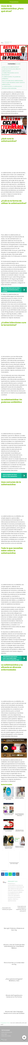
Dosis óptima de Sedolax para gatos (7, 908)
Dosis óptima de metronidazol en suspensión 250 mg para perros (21, 909)
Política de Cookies (6, 1036)
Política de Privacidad (6, 1032)
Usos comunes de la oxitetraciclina (12, 80)
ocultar (18, 64)
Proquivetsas (14, 2)
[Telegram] (14, 874)
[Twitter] (6, 874)
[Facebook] (2, 874)
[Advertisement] (14, 27)
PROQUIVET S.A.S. (8, 42)
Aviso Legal (4, 1034)
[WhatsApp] (10, 874)
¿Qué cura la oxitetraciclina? (10, 67)
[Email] (17, 874)
